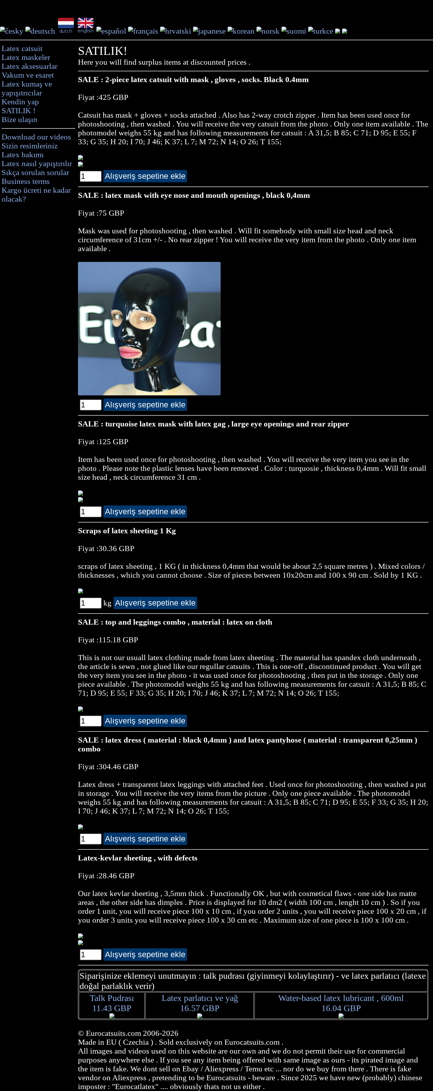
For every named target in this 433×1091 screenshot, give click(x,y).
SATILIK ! (19, 110)
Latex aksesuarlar (29, 66)
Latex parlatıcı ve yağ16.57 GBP (200, 1003)
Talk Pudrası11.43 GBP (112, 1003)
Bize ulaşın (19, 119)
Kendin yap (20, 101)
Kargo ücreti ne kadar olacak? (36, 194)
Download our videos (36, 137)
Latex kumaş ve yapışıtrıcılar (27, 88)
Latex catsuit (22, 48)
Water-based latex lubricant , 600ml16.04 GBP (341, 1003)
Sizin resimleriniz (30, 145)
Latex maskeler (26, 57)
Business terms (26, 181)
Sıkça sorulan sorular (35, 172)
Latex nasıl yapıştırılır (37, 163)
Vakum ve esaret (28, 75)
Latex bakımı (23, 154)
